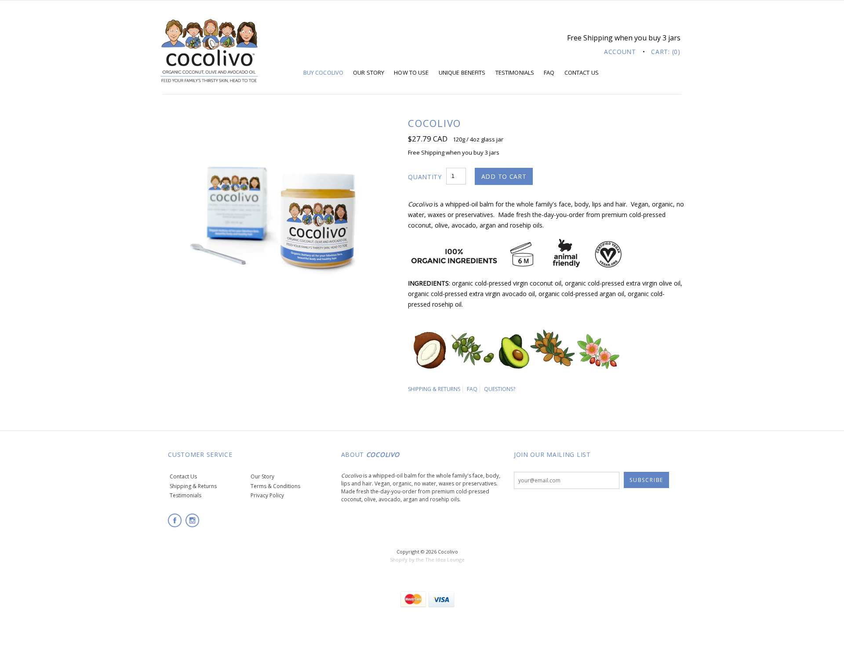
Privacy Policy (267, 495)
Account (620, 51)
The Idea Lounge (445, 559)
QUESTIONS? (499, 389)
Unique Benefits (462, 72)
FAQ (549, 72)
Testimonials (515, 72)
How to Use (411, 72)
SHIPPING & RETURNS (434, 389)
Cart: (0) (665, 51)
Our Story (368, 72)
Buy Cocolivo (323, 72)
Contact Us (581, 72)
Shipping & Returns (193, 486)
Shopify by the (407, 559)
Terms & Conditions (275, 486)
